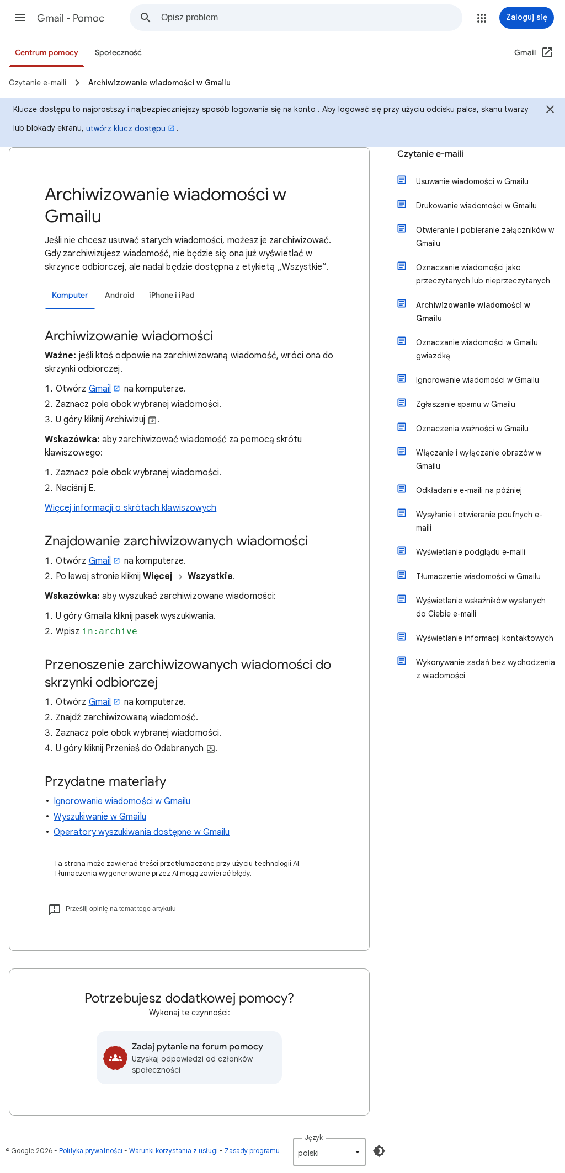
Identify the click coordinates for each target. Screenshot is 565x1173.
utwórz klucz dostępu (126, 128)
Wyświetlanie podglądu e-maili (470, 552)
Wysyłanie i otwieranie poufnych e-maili (479, 521)
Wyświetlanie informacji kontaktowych (484, 638)
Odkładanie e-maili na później (469, 490)
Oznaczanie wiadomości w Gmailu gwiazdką (477, 349)
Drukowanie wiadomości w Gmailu (476, 206)
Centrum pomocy (46, 52)
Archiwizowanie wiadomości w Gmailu (473, 311)
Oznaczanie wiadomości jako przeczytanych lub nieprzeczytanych (483, 274)
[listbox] (329, 1152)
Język (314, 1137)
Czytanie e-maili (430, 153)
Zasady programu (252, 1151)
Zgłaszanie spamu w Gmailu (465, 404)
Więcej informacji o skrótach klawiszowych (130, 507)
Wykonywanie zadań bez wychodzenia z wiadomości (485, 669)
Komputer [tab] (70, 295)
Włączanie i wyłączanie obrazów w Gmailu (478, 459)
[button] (20, 17)
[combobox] (311, 17)
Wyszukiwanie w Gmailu (100, 816)
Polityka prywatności (90, 1151)
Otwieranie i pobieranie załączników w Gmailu (485, 236)
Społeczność (118, 52)
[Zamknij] (550, 111)
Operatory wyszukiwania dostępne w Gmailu (142, 832)
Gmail (100, 388)
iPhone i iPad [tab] (172, 295)
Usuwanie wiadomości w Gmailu (472, 181)
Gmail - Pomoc (70, 18)
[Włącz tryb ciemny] (379, 1151)
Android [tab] (120, 295)
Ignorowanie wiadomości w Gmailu (122, 801)
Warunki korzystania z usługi (173, 1151)
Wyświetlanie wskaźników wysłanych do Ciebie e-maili (481, 607)
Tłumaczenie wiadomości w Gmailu (478, 576)
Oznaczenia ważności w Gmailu (472, 428)
